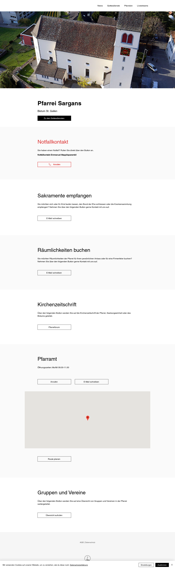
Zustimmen (162, 565)
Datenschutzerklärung (79, 565)
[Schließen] (171, 565)
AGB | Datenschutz (87, 542)
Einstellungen (146, 565)
